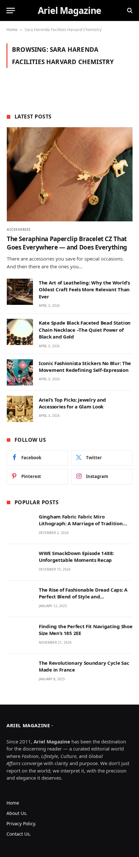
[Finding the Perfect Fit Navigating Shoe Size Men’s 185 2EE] (20, 635)
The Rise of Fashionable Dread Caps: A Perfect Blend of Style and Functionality (83, 596)
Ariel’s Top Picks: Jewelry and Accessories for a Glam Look (72, 403)
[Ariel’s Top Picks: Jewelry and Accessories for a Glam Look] (20, 409)
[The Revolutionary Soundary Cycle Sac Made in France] (20, 672)
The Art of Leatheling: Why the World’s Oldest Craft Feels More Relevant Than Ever (84, 289)
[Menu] (10, 10)
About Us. (16, 813)
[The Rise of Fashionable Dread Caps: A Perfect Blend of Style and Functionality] (20, 599)
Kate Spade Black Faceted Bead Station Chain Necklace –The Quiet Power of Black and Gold (85, 329)
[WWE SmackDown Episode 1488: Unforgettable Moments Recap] (20, 562)
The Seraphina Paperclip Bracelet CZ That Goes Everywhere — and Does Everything (67, 243)
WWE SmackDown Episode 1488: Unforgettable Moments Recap (76, 556)
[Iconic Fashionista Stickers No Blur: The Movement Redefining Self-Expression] (20, 372)
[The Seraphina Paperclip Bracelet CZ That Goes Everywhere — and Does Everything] (70, 174)
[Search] (129, 10)
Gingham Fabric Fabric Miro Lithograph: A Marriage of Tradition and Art (81, 523)
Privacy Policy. (21, 823)
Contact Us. (18, 834)
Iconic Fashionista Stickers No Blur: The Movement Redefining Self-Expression (85, 366)
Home (11, 29)
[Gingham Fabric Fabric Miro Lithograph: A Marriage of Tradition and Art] (20, 526)
